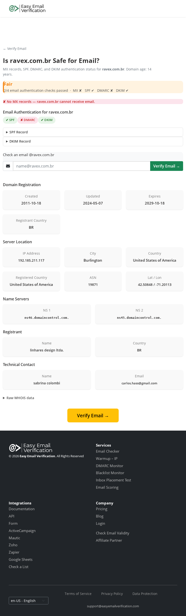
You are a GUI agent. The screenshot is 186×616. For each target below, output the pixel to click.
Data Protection (144, 593)
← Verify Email (14, 48)
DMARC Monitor (109, 465)
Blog (99, 516)
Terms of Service (78, 593)
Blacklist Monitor (110, 472)
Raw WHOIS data (20, 397)
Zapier (14, 552)
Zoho (13, 544)
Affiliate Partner (109, 540)
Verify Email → (166, 166)
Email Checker (107, 451)
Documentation (22, 508)
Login (100, 523)
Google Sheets (20, 559)
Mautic (14, 537)
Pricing (101, 508)
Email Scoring (107, 487)
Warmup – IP (106, 458)
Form (13, 523)
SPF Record (18, 132)
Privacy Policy (112, 593)
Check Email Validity (112, 533)
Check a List (18, 566)
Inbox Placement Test (113, 480)
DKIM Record (20, 141)
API (11, 516)
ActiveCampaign (22, 530)
